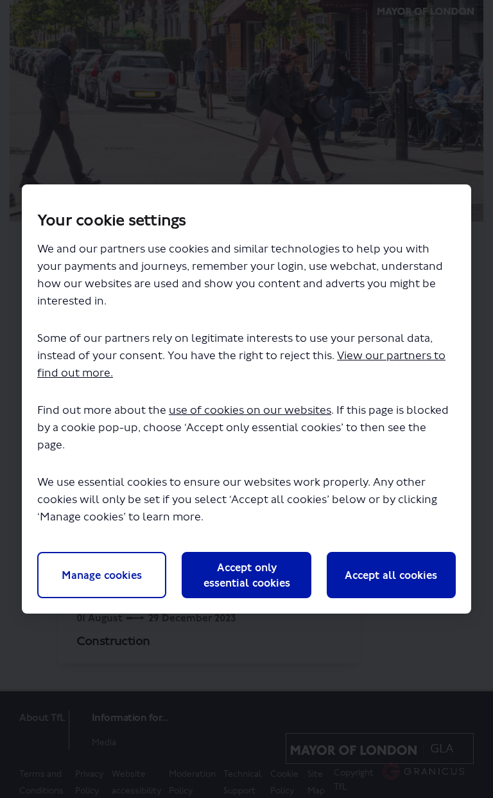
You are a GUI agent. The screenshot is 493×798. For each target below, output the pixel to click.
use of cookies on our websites (250, 410)
